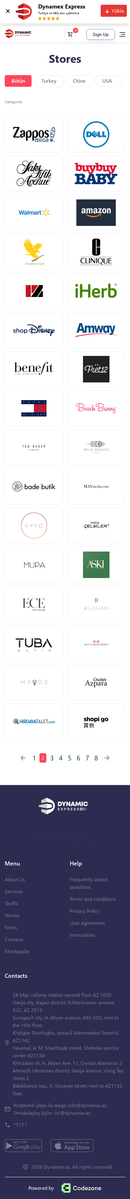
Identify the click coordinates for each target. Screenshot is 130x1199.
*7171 (20, 1124)
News (11, 927)
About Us (15, 879)
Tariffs (11, 903)
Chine (79, 80)
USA (107, 80)
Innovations (82, 934)
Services (14, 891)
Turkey (48, 80)
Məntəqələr (17, 951)
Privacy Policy (84, 910)
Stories (12, 915)
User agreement (87, 922)
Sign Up (101, 34)
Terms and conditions (93, 898)
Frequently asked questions (88, 883)
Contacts (14, 939)
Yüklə (118, 10)
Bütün (18, 80)
